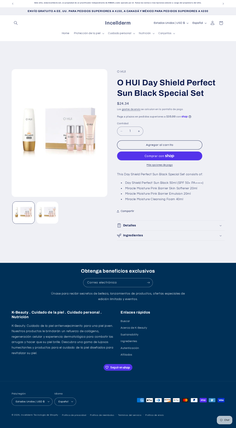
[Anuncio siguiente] (223, 3)
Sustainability (129, 334)
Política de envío (154, 415)
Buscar (125, 321)
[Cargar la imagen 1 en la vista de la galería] (23, 213)
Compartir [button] (127, 211)
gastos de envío (131, 109)
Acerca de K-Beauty (134, 328)
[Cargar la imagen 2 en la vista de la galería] (47, 213)
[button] (16, 23)
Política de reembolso (102, 415)
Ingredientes (129, 341)
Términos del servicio (129, 415)
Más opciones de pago (160, 165)
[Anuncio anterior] (13, 3)
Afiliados (126, 354)
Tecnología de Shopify (46, 415)
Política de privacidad (74, 415)
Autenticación (130, 348)
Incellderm (27, 415)
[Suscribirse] (148, 282)
